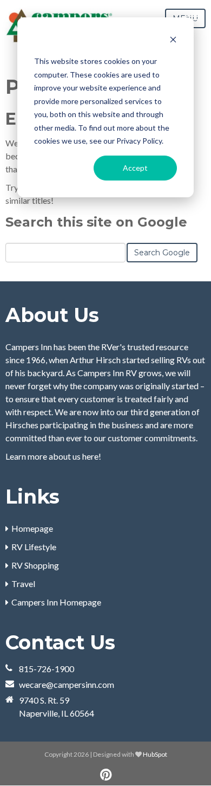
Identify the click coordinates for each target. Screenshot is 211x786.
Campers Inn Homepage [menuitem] (56, 602)
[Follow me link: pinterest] (106, 775)
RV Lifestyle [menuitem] (33, 547)
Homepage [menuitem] (32, 528)
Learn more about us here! (53, 456)
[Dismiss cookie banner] (173, 41)
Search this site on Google (96, 222)
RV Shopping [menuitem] (35, 565)
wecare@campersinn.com (66, 684)
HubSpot (155, 754)
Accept (135, 167)
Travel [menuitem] (23, 583)
